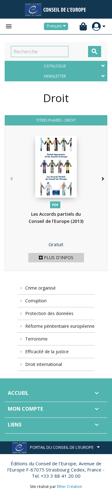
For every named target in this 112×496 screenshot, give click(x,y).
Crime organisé (40, 288)
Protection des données (49, 313)
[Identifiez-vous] (96, 26)
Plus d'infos (58, 257)
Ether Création (69, 486)
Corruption (36, 301)
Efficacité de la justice (47, 351)
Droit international (43, 364)
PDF (55, 204)
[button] (101, 203)
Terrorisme (36, 339)
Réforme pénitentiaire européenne (60, 326)
